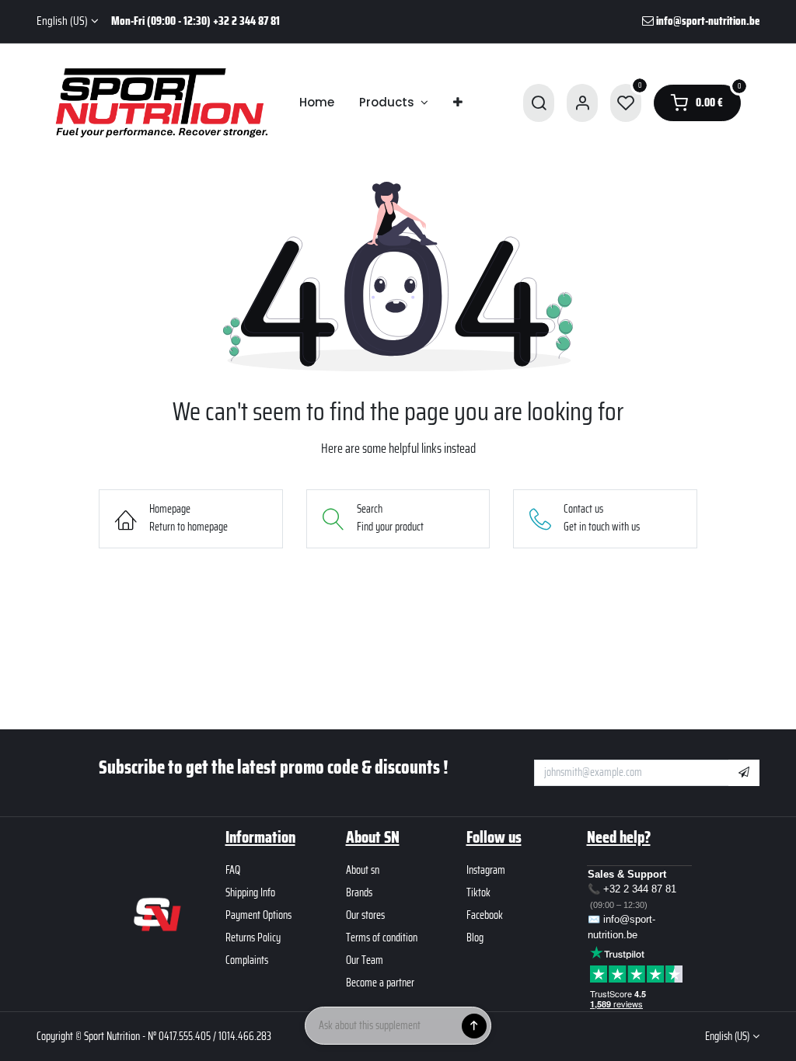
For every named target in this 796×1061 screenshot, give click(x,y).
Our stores (365, 915)
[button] (743, 773)
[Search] (538, 103)
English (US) (62, 21)
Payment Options (258, 915)
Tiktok (478, 892)
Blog (475, 937)
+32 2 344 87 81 (639, 889)
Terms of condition (381, 937)
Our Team (364, 960)
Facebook (484, 915)
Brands (359, 892)
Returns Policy (253, 937)
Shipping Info (250, 892)
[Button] (474, 1026)
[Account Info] (582, 103)
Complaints (246, 960)
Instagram (485, 869)
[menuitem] (317, 103)
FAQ (232, 869)
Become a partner (380, 982)
